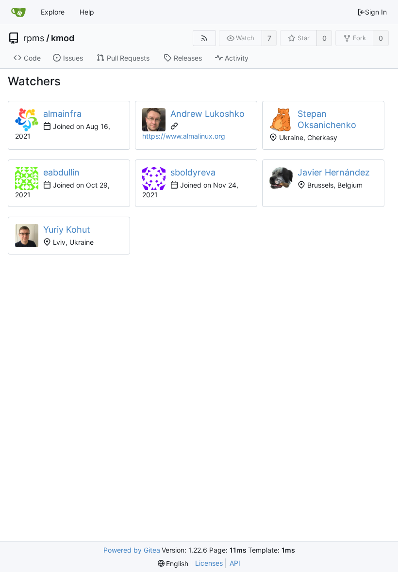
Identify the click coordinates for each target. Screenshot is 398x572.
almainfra (62, 114)
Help (87, 12)
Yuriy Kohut (66, 229)
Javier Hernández (334, 172)
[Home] (18, 12)
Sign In (376, 12)
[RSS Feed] (204, 38)
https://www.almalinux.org (183, 136)
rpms (33, 38)
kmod (62, 38)
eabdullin (61, 172)
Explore (53, 12)
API (235, 563)
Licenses (209, 563)
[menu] (173, 563)
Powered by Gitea (131, 550)
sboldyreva (193, 172)
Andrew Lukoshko (207, 114)
